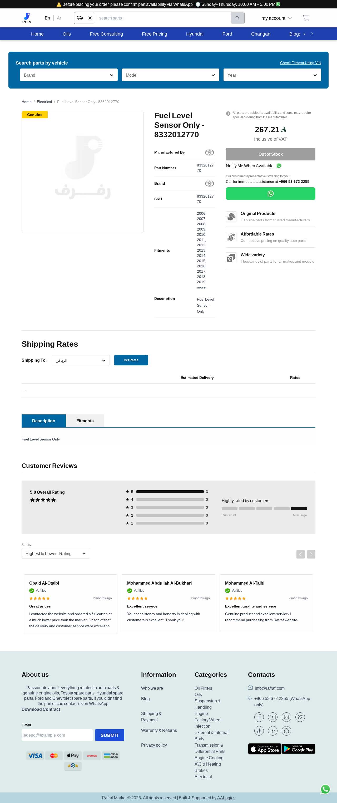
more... (203, 287)
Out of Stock (271, 154)
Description (164, 298)
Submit (110, 735)
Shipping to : (35, 360)
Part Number (165, 168)
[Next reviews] (311, 554)
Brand (159, 183)
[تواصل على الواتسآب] (325, 791)
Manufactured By (169, 152)
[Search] (237, 18)
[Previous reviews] (300, 554)
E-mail (26, 725)
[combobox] (23, 75)
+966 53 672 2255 (294, 181)
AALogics (226, 797)
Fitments (162, 250)
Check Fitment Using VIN (300, 62)
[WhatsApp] (270, 193)
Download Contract (41, 709)
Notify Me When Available (250, 165)
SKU (158, 199)
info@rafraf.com (270, 688)
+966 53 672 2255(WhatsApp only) (282, 701)
